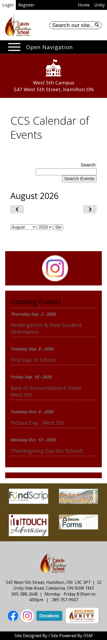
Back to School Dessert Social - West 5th (47, 391)
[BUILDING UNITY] (82, 615)
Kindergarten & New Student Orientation (46, 328)
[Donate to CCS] (49, 615)
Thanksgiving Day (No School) (46, 450)
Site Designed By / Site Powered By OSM (54, 635)
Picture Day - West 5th (37, 422)
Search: (89, 165)
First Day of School (33, 359)
